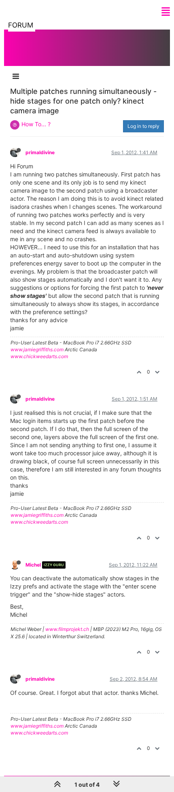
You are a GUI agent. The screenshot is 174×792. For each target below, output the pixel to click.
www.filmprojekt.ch (67, 629)
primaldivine (40, 152)
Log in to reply (143, 126)
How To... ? (36, 124)
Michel (33, 565)
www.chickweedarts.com (39, 356)
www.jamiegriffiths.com (37, 349)
